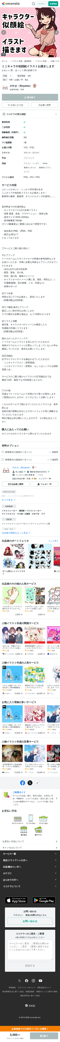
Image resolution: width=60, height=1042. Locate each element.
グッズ (26, 171)
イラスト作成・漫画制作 (21, 61)
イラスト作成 (40, 61)
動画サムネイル (30, 167)
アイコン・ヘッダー (31, 163)
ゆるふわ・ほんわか (31, 152)
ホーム (4, 61)
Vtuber (45, 163)
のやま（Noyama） (22, 467)
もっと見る (53, 540)
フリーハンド (29, 158)
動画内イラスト (45, 167)
